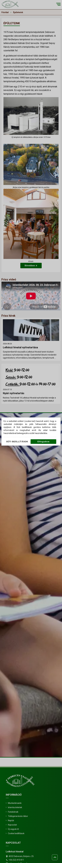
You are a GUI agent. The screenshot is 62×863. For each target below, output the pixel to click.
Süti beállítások (17, 441)
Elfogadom (43, 441)
